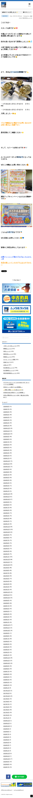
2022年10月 (6, 532)
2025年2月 (6, 455)
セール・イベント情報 (9, 359)
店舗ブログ (6, 362)
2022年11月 (6, 529)
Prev (15, 280)
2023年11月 (6, 496)
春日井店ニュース (27, 18)
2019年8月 (6, 636)
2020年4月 (6, 614)
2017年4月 (6, 712)
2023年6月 (6, 510)
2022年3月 (6, 551)
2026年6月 (6, 412)
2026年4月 (6, 417)
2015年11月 (6, 756)
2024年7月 (6, 474)
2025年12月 (6, 428)
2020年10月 (6, 597)
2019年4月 (6, 647)
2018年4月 (6, 679)
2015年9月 (6, 761)
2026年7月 (6, 409)
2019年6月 (6, 641)
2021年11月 (6, 562)
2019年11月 (6, 627)
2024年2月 (6, 488)
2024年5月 (6, 480)
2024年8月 (6, 472)
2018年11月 (6, 660)
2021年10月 (6, 565)
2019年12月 (6, 625)
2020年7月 (6, 606)
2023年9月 (6, 502)
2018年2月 (6, 685)
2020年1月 (6, 622)
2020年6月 (6, 608)
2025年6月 (6, 444)
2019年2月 (6, 652)
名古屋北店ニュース (8, 367)
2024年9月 (6, 469)
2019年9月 (6, 633)
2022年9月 (6, 535)
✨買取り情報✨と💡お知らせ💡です (13, 390)
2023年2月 (6, 521)
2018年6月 (6, 674)
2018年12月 (6, 657)
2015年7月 (6, 767)
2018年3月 (6, 682)
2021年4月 (6, 581)
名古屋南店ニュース (8, 370)
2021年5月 (6, 578)
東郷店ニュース (7, 348)
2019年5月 (6, 644)
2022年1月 (6, 556)
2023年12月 (6, 494)
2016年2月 (6, 748)
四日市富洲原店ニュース (9, 373)
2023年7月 (6, 507)
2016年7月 (6, 734)
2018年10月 (6, 663)
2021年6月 (6, 576)
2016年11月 (6, 723)
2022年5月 (6, 545)
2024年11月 (6, 464)
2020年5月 (6, 611)
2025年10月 (6, 433)
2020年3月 (6, 617)
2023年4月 (6, 515)
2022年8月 (6, 537)
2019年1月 (6, 655)
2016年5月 (6, 739)
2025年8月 (6, 439)
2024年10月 (6, 466)
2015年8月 (6, 764)
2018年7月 (6, 671)
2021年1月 (6, 589)
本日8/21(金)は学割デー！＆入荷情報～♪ (14, 392)
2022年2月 (6, 554)
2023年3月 (6, 518)
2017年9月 (6, 698)
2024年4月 (6, 483)
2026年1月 (6, 425)
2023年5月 (6, 513)
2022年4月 (6, 548)
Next (18, 280)
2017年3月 (6, 715)
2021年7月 (6, 573)
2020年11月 (6, 595)
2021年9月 (6, 567)
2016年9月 (6, 729)
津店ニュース (6, 351)
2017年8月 (6, 701)
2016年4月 (6, 742)
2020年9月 (6, 600)
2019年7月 (6, 638)
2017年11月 (6, 693)
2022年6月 (6, 543)
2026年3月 (6, 420)
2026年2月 (6, 423)
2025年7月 (6, 442)
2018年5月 (6, 677)
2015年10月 (6, 759)
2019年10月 (6, 630)
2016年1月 (6, 750)
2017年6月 (6, 707)
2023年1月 (6, 524)
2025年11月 (6, 431)
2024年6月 (6, 477)
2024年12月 (6, 461)
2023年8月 (6, 505)
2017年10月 (6, 696)
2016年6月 (6, 737)
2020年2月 (6, 619)
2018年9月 (6, 666)
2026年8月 (6, 406)
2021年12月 (6, 559)
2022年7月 (6, 540)
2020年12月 (6, 592)
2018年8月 (6, 668)
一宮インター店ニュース (9, 346)
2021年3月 (6, 584)
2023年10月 (6, 499)
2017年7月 (6, 704)
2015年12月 (6, 753)
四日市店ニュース (8, 354)
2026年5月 (6, 414)
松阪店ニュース (7, 356)
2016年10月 (6, 726)
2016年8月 (6, 731)
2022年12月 (6, 526)
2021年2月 (6, 586)
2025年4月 (6, 450)
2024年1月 (6, 491)
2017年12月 (6, 690)
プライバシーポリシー (6, 790)
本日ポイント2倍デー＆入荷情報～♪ (12, 387)
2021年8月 (6, 570)
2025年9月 (6, 436)
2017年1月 (6, 718)
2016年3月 (6, 745)
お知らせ (5, 365)
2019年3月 (6, 649)
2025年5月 (6, 447)
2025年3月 (6, 453)
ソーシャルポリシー (19, 790)
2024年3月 (6, 485)
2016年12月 (6, 720)
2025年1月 (6, 458)
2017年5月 (6, 709)
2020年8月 (6, 603)
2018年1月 (6, 688)
